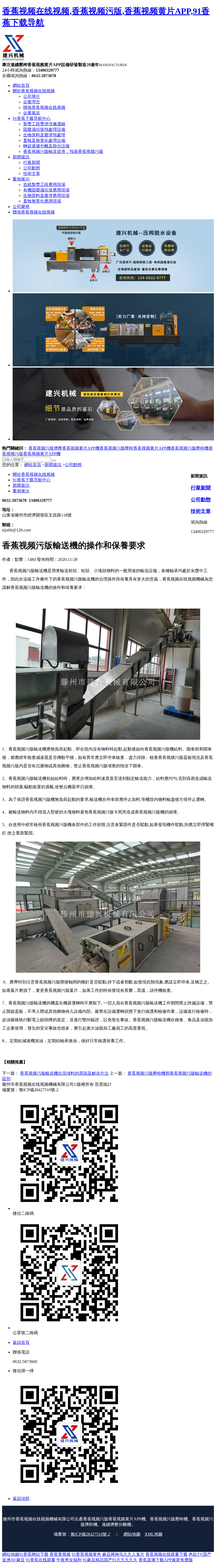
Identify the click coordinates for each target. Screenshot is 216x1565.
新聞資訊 (53, 464)
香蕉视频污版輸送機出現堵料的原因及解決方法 (64, 1073)
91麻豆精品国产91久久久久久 (110, 1560)
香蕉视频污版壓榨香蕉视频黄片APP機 (135, 448)
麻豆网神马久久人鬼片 (123, 1554)
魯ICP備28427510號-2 (90, 1534)
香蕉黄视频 (60, 1554)
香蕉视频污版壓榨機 (190, 448)
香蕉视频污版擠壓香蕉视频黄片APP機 (64, 448)
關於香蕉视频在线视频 (34, 474)
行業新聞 (201, 488)
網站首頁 (32, 464)
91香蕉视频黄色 (86, 1554)
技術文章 (201, 511)
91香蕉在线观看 (40, 1560)
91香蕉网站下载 (33, 1554)
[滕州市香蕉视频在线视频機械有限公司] (13, 59)
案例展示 (21, 491)
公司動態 (73, 464)
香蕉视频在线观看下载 (166, 1554)
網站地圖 (132, 1534)
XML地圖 (154, 1534)
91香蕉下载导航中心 (32, 480)
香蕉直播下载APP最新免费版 (166, 1560)
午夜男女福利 (69, 1560)
